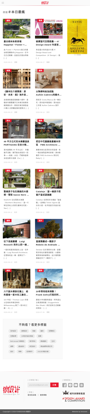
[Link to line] (70, 385)
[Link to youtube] (76, 385)
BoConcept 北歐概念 (17, 341)
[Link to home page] (11, 390)
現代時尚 (32, 341)
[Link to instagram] (81, 385)
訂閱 (54, 385)
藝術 (42, 331)
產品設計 (21, 346)
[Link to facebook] (64, 385)
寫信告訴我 (32, 395)
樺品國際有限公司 (46, 346)
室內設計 (13, 331)
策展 (33, 331)
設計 (11, 351)
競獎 (39, 336)
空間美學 (13, 336)
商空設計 (32, 346)
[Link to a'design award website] (73, 399)
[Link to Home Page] (45, 2)
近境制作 (29, 351)
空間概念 (51, 331)
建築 (11, 346)
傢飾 (20, 351)
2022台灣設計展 (43, 351)
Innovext (84, 411)
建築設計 (24, 331)
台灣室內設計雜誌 (27, 336)
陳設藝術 (43, 341)
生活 (53, 341)
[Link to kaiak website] (73, 392)
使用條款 (43, 395)
